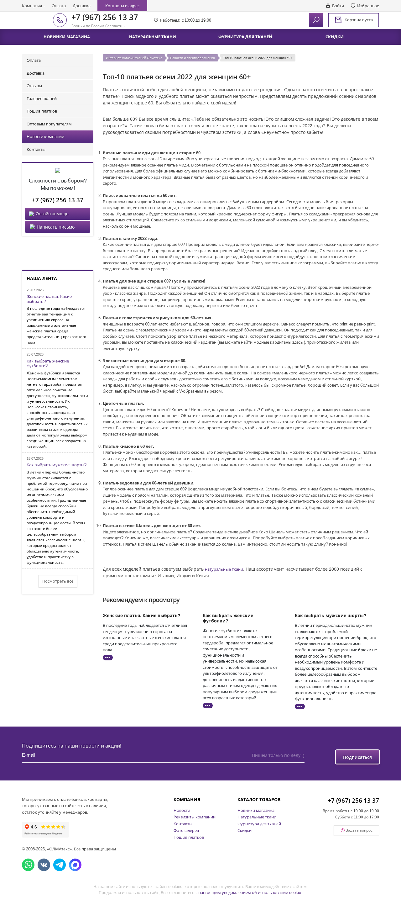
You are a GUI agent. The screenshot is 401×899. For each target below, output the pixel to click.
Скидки (244, 830)
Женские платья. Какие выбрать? (49, 299)
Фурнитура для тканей (259, 824)
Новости (182, 810)
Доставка (82, 5)
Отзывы (34, 85)
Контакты (36, 149)
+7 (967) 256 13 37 (104, 17)
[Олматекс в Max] (75, 865)
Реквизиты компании (195, 817)
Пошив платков (42, 111)
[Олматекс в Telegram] (59, 865)
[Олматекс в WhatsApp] (28, 865)
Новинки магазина (255, 810)
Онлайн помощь (52, 213)
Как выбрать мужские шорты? (56, 465)
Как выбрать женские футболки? (48, 363)
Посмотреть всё (57, 581)
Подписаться (357, 757)
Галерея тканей (42, 98)
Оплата (59, 5)
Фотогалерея (186, 830)
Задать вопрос (359, 830)
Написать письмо (56, 227)
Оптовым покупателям (49, 124)
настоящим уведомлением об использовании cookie (249, 892)
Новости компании (45, 136)
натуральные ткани (224, 569)
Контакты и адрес (122, 5)
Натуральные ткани (256, 817)
